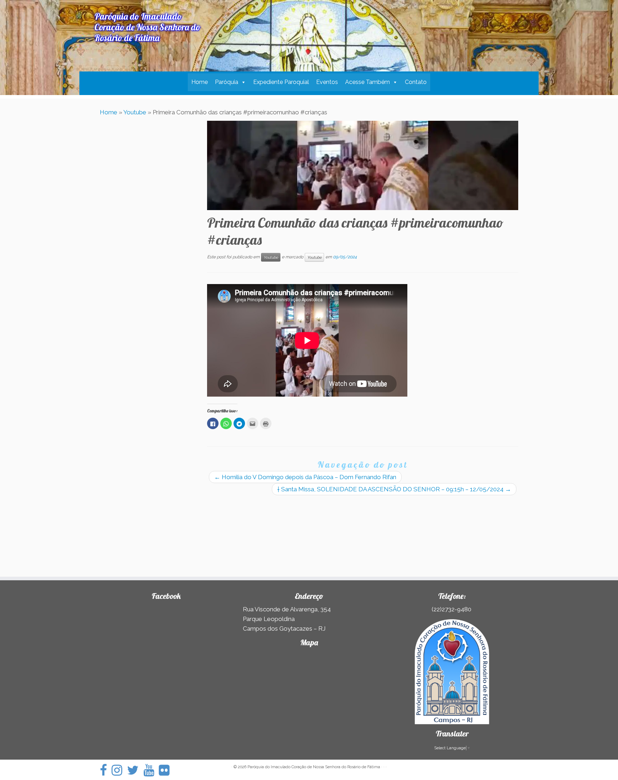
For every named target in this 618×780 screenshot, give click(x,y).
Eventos (327, 82)
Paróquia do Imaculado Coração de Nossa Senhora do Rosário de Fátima (313, 767)
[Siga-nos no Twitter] (135, 770)
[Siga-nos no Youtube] (151, 770)
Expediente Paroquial (281, 82)
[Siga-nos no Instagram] (119, 770)
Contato (416, 82)
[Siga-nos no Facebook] (106, 770)
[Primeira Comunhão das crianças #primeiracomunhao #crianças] (362, 165)
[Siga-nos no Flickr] (166, 770)
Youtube (134, 112)
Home (199, 82)
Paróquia (226, 82)
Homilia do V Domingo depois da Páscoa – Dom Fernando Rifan (305, 477)
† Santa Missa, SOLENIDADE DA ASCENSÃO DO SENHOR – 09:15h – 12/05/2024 (394, 489)
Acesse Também (367, 82)
